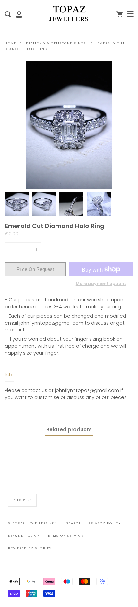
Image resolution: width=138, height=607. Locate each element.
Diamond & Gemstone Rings (56, 43)
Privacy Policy (104, 523)
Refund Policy (23, 536)
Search (74, 523)
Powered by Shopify (30, 548)
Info (9, 375)
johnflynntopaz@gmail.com (51, 323)
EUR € (19, 500)
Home (10, 43)
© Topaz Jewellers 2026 (34, 523)
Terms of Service (64, 536)
